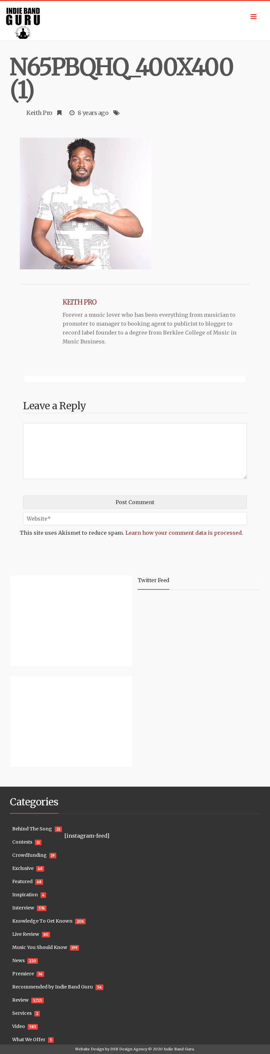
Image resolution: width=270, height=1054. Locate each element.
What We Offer (28, 1039)
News (18, 960)
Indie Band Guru (179, 1049)
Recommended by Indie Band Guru (52, 987)
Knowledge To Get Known (42, 921)
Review (20, 1000)
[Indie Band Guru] (135, 21)
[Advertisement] (51, 620)
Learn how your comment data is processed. (184, 532)
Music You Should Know (39, 947)
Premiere (23, 974)
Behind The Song (32, 829)
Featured (22, 881)
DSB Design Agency (128, 1049)
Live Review (25, 934)
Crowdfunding (29, 855)
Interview (23, 908)
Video (18, 1026)
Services (22, 1013)
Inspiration (25, 895)
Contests (22, 842)
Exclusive (23, 868)
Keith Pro (39, 113)
